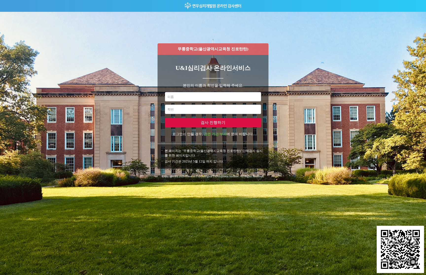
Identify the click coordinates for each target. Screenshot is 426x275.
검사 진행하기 (213, 122)
